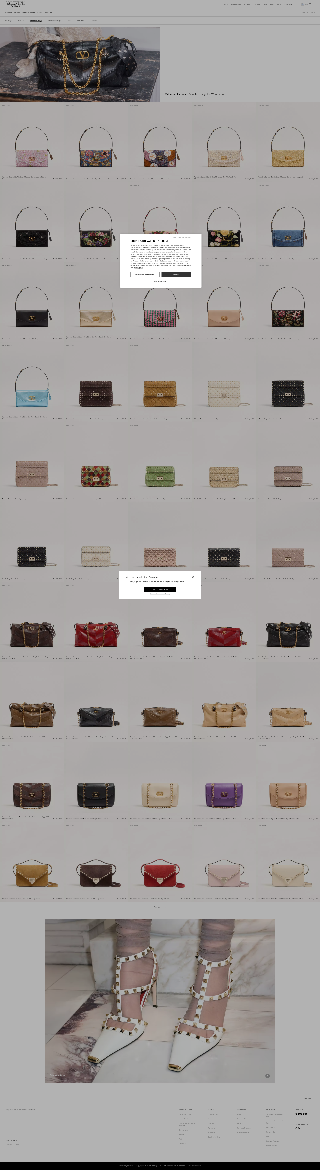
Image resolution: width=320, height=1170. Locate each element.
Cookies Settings (160, 281)
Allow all (176, 274)
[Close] (193, 576)
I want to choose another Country (160, 594)
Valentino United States (160, 589)
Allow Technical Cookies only (145, 274)
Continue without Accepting (182, 237)
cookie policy (186, 265)
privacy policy (138, 268)
